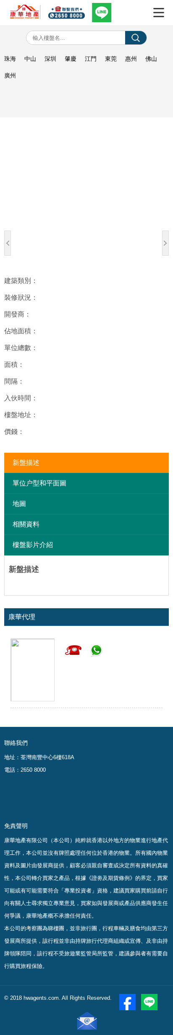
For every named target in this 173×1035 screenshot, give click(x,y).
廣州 (10, 75)
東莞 (111, 58)
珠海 (10, 58)
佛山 (151, 58)
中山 (30, 58)
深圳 (50, 58)
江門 (91, 58)
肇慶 (70, 58)
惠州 (131, 58)
